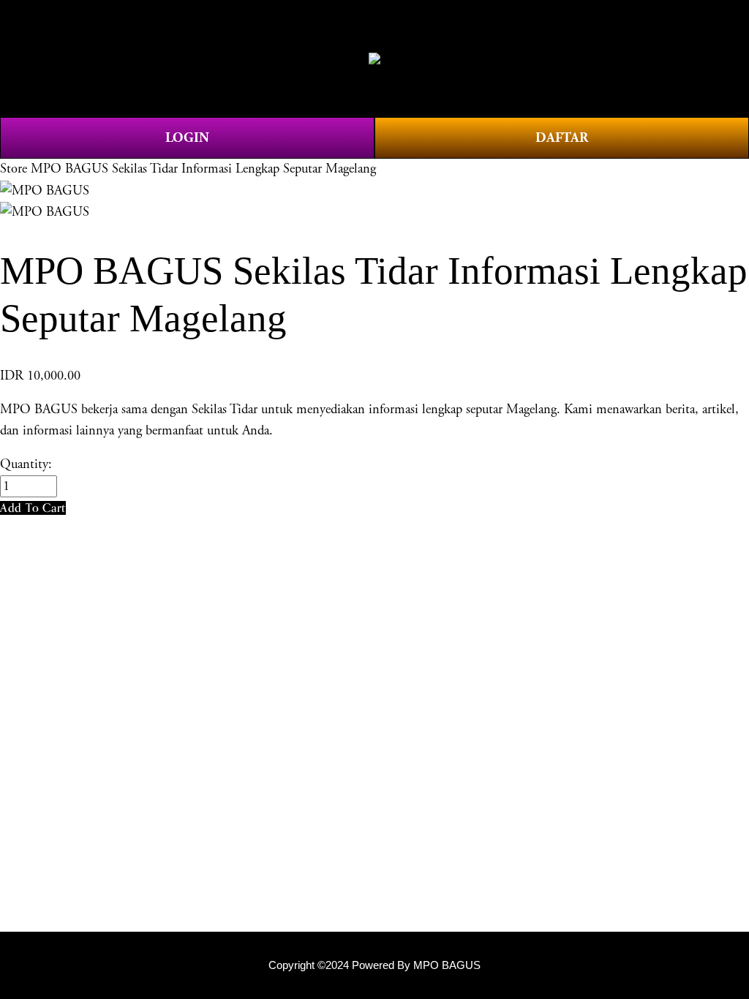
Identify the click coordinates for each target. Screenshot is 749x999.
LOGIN (187, 137)
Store (13, 169)
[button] (33, 508)
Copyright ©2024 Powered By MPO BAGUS (374, 965)
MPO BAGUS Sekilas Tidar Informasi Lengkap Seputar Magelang (203, 169)
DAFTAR (561, 137)
